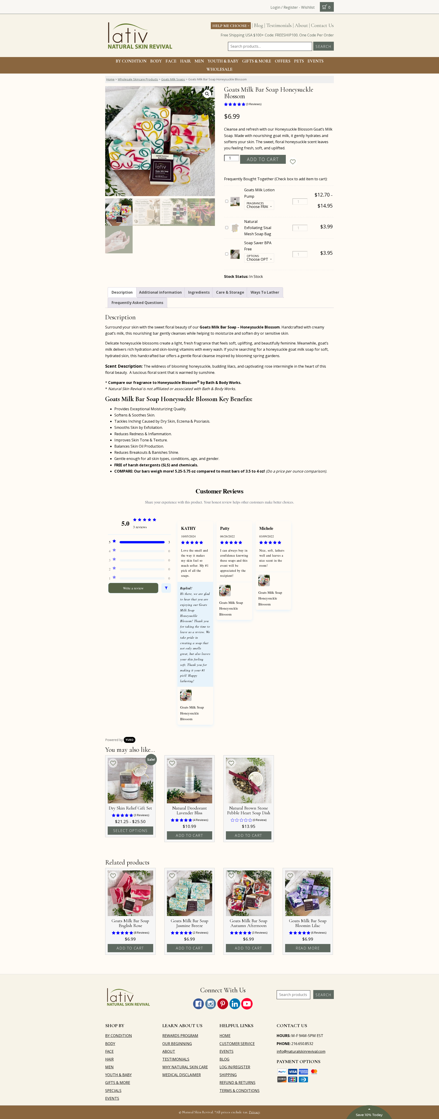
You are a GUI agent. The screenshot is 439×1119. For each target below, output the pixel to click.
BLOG (224, 1059)
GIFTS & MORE (256, 61)
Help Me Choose (230, 25)
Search (324, 46)
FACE (171, 61)
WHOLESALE (219, 69)
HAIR (185, 61)
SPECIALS (113, 1090)
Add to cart (263, 159)
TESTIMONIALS (175, 1059)
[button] (207, 94)
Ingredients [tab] (199, 292)
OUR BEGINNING (177, 1043)
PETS (299, 61)
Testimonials (279, 25)
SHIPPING (228, 1074)
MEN (199, 61)
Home (110, 79)
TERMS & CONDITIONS (240, 1090)
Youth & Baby (223, 61)
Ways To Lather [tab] (265, 292)
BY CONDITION (131, 61)
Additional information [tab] (160, 292)
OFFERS (282, 61)
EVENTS (316, 61)
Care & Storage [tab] (230, 292)
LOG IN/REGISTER (235, 1067)
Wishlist (308, 7)
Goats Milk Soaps (173, 79)
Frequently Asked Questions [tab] (137, 302)
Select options (130, 830)
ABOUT (168, 1051)
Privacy (254, 1112)
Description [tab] (122, 292)
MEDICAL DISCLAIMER (181, 1074)
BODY (156, 61)
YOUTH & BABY (118, 1074)
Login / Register (284, 7)
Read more (308, 948)
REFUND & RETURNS (237, 1082)
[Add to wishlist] (292, 161)
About (301, 25)
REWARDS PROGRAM (180, 1035)
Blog (258, 25)
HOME (225, 1035)
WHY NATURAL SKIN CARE (185, 1067)
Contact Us (322, 25)
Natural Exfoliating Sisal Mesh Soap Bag (257, 227)
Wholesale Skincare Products (138, 79)
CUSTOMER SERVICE (237, 1043)
